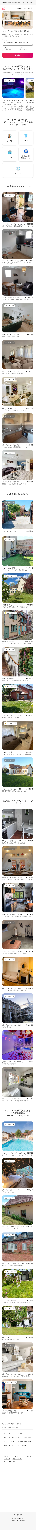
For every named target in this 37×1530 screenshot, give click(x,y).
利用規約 (22, 1520)
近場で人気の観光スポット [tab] (10, 1427)
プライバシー (14, 1520)
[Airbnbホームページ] (3, 8)
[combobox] (18, 42)
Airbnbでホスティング (24, 8)
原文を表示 (30, 2)
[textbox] (10, 49)
